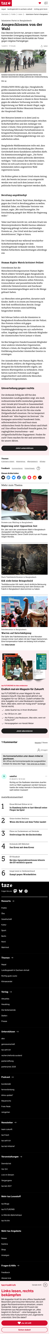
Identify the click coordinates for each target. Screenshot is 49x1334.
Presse (4, 1021)
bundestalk (6, 1084)
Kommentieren (17, 468)
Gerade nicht (36, 1285)
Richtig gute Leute (9, 976)
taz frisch (5, 1135)
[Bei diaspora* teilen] (29, 477)
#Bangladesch (32, 461)
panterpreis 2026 (8, 1067)
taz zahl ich (6, 1050)
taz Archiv (5, 1221)
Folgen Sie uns (6, 891)
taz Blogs (5, 1204)
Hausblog (5, 1004)
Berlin (3, 936)
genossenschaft (8, 1044)
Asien (20, 14)
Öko (3, 913)
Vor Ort (4, 1169)
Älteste (45, 743)
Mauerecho (6, 1101)
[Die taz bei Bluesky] (21, 892)
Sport (3, 930)
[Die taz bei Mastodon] (15, 892)
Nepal (3, 964)
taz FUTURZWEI (8, 1209)
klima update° (7, 1095)
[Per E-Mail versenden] (3, 477)
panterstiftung (7, 1061)
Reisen (4, 1238)
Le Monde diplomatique (11, 1215)
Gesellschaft (6, 919)
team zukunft (6, 1129)
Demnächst (6, 1163)
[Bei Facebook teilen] (19, 477)
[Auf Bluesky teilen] (13, 477)
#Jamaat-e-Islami (7, 461)
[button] (46, 3)
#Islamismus (21, 461)
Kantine (4, 1244)
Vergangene (6, 1180)
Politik (13, 14)
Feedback (5, 1272)
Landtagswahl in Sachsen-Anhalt (15, 970)
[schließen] (45, 1285)
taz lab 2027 (6, 1186)
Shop (3, 1250)
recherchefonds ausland (11, 1055)
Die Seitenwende (8, 1010)
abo (3, 1038)
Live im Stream (7, 1175)
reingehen (5, 1112)
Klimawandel (6, 981)
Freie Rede (5, 1106)
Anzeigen (5, 1255)
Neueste (38, 743)
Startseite (5, 14)
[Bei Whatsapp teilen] (24, 477)
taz (7, 885)
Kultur (3, 925)
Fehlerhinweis (30, 468)
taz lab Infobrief (8, 1146)
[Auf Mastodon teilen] (8, 477)
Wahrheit (5, 947)
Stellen (4, 1016)
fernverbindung (7, 1089)
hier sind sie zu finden (36, 764)
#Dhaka (42, 461)
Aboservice (6, 1278)
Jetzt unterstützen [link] (24, 448)
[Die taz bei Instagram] (26, 892)
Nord (3, 942)
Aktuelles (5, 999)
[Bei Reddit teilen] (34, 477)
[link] (4, 9)
